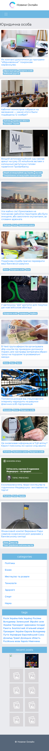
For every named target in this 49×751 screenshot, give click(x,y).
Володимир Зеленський (16, 621)
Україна (22, 496)
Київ (20, 618)
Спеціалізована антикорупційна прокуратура (22, 175)
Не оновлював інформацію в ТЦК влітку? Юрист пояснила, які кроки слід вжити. (24, 444)
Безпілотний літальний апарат (28, 628)
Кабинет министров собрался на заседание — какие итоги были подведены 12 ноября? (20, 112)
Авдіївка (33, 313)
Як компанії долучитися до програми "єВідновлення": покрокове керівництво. (23, 62)
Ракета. (7, 628)
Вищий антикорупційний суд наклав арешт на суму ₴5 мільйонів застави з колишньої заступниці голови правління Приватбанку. (22, 162)
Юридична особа (26, 71)
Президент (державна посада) (28, 624)
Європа (28, 631)
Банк (28, 269)
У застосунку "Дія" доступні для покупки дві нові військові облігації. (24, 306)
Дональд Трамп (11, 638)
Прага (18, 363)
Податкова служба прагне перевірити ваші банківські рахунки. (23, 262)
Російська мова (11, 641)
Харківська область (21, 121)
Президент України (11, 123)
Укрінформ (23, 313)
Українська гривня (26, 225)
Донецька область (30, 638)
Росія (15, 225)
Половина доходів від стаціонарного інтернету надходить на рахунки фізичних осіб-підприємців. (22, 401)
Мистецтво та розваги (17, 576)
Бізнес (6, 269)
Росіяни (37, 618)
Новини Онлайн (27, 5)
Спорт (8, 596)
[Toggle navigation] (6, 14)
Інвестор (14, 542)
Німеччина (34, 641)
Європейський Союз (33, 634)
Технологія (10, 583)
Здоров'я (10, 589)
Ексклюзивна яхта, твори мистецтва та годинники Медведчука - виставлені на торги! (24, 487)
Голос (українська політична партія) (18, 545)
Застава (38, 173)
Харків (24, 641)
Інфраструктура (10, 71)
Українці (28, 618)
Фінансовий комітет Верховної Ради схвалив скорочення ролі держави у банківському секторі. (22, 534)
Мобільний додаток (11, 73)
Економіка (8, 410)
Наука (8, 603)
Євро (12, 363)
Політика (7, 121)
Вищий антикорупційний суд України (18, 173)
